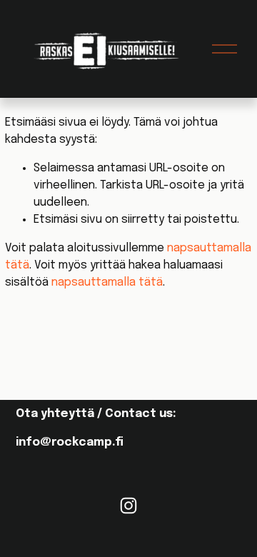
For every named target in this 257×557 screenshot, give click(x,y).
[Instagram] (128, 505)
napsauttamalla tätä (107, 282)
